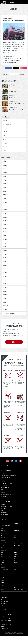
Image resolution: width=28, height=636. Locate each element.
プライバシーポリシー (5, 628)
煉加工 (2, 556)
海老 (15, 556)
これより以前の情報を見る (9, 313)
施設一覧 (3, 482)
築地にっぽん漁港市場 (6, 494)
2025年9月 (5, 191)
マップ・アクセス (5, 618)
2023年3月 (5, 291)
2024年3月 (5, 250)
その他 (4, 150)
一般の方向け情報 (5, 501)
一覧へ (14, 74)
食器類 (2, 571)
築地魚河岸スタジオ (5, 487)
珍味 (15, 542)
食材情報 (3, 610)
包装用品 (16, 571)
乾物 (4, 135)
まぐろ (2, 524)
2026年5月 (5, 165)
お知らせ (3, 616)
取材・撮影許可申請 (6, 620)
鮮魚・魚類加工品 (7, 124)
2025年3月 (5, 209)
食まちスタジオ (4, 485)
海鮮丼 (15, 587)
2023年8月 (5, 272)
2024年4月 (5, 246)
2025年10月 (5, 187)
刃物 (15, 569)
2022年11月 (5, 302)
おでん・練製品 (4, 542)
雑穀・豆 (16, 537)
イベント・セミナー (6, 612)
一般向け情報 (19, 2)
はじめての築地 (4, 514)
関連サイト (3, 626)
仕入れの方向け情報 (6, 470)
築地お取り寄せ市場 (5, 625)
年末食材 (5, 120)
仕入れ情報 (11, 2)
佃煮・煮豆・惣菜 (18, 544)
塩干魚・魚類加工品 (5, 525)
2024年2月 (5, 254)
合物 (2, 558)
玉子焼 (2, 546)
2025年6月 (5, 202)
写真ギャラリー (4, 605)
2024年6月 (5, 239)
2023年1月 (5, 298)
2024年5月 (5, 243)
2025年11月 (5, 183)
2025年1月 (5, 217)
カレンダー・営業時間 (6, 614)
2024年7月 (5, 235)
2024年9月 (5, 228)
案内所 (2, 582)
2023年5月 (5, 283)
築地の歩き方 (4, 512)
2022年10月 (5, 306)
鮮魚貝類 (16, 524)
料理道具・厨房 (4, 569)
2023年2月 (5, 294)
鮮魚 (2, 554)
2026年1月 (5, 176)
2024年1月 (5, 258)
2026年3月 (5, 172)
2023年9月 (5, 269)
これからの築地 (4, 597)
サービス (5, 146)
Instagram (24, 67)
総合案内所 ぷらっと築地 (6, 484)
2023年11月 (5, 261)
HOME (2, 6)
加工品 (4, 139)
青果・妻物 (5, 128)
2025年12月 (5, 180)
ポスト (16, 67)
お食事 (2, 589)
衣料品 (2, 573)
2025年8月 (5, 195)
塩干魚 (2, 560)
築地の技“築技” (4, 601)
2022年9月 (5, 309)
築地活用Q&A (4, 508)
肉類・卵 (5, 132)
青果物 (2, 562)
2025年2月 (5, 213)
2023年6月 (5, 280)
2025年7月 (5, 198)
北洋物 (15, 554)
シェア (9, 67)
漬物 (2, 544)
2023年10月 (5, 265)
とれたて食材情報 (7, 6)
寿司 (2, 587)
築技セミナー (4, 489)
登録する (14, 342)
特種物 (15, 552)
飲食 (2, 564)
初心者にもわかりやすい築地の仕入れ (9, 475)
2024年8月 (5, 232)
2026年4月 (5, 169)
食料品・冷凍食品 (18, 546)
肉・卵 (15, 562)
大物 (2, 552)
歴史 (2, 599)
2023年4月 (5, 287)
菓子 (2, 548)
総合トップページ (5, 465)
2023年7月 (5, 276)
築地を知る (4, 594)
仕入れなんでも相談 (5, 477)
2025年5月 (5, 206)
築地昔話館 (3, 603)
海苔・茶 (3, 537)
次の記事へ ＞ (23, 74)
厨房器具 (5, 143)
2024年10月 (5, 224)
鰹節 (15, 535)
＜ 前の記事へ (4, 74)
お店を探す (4, 519)
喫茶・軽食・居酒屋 (18, 589)
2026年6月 (5, 161)
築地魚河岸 (3, 496)
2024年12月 (5, 220)
